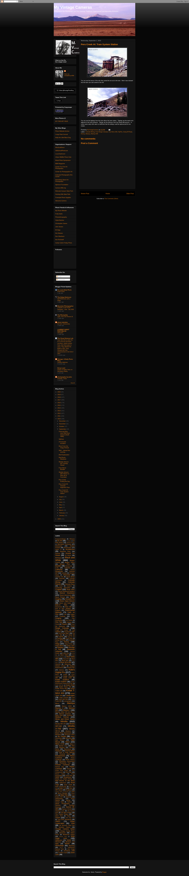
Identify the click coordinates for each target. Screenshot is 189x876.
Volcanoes (62, 833)
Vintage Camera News (65, 829)
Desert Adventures (66, 595)
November (62, 424)
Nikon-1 (72, 744)
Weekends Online (69, 834)
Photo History (70, 759)
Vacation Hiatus (64, 827)
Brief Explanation (64, 455)
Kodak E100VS (61, 682)
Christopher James (61, 223)
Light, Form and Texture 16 (65, 316)
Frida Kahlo (59, 214)
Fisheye (69, 622)
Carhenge (64, 573)
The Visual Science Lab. (65, 338)
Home (108, 193)
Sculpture (69, 790)
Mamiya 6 (59, 708)
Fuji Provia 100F (69, 631)
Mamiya (88, 134)
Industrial (58, 664)
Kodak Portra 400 (61, 688)
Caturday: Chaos (62, 378)
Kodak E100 (67, 678)
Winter (67, 844)
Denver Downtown (67, 593)
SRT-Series (58, 790)
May (60, 505)
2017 (59, 400)
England (57, 610)
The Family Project (61, 814)
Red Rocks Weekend (62, 458)
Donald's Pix (70, 599)
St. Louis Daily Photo (64, 290)
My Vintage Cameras (73, 7)
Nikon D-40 (59, 744)
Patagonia (58, 750)
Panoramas (67, 749)
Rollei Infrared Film (60, 786)
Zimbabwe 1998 (69, 851)
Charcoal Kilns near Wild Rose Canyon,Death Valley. (64, 434)
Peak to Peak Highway (67, 752)
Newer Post (85, 193)
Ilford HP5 (65, 660)
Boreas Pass (65, 564)
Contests (69, 586)
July (60, 499)
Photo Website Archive (62, 131)
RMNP (57, 777)
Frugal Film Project (61, 630)
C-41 (56, 567)
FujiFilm (120, 132)
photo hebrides (62, 322)
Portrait (69, 768)
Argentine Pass (65, 551)
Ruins (71, 788)
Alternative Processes (64, 544)
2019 (59, 394)
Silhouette (60, 332)
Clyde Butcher (59, 220)
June (61, 502)
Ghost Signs (69, 638)
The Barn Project (66, 812)
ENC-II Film (61, 605)
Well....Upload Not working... (64, 451)
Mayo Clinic (59, 715)
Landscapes (70, 695)
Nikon (67, 742)
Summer (58, 805)
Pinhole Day (59, 767)
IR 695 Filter (65, 653)
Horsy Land (61, 368)
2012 (59, 413)
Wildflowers (58, 840)
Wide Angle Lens (65, 837)
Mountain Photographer (65, 306)
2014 (59, 408)
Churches (66, 575)
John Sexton (59, 226)
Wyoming (72, 845)
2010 (59, 419)
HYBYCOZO (61, 291)
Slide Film (64, 795)
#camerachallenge (60, 539)
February (62, 513)
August (61, 496)
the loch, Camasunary (63, 324)
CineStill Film (59, 576)
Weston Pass (63, 836)
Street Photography (62, 803)
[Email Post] (109, 129)
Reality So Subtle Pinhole (63, 779)
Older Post (130, 193)
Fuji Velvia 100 (113, 132)
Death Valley (71, 589)
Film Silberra (69, 620)
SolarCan (68, 797)
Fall (65, 614)
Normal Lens (63, 745)
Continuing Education (62, 587)
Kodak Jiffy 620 (59, 685)
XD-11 (61, 847)
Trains (69, 816)
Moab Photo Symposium (63, 160)
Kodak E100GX (62, 680)
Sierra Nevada (62, 793)
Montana (58, 734)
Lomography (68, 701)
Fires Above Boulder (62, 468)
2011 (59, 416)
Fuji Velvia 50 (70, 635)
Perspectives (60, 756)
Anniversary (67, 547)
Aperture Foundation (61, 184)
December (62, 421)
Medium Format (62, 717)
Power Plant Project (61, 770)
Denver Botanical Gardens (66, 591)
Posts (60, 276)
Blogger (104, 872)
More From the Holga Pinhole (64, 447)
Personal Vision (65, 754)
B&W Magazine (60, 163)
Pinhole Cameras (62, 765)
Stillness (69, 802)
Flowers (64, 624)
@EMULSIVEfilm (71, 542)
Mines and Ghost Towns (65, 719)
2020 (59, 392)
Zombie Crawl (62, 852)
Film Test (58, 622)
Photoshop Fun (65, 763)
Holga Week (59, 645)
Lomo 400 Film (63, 699)
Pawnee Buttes (70, 750)
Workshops (59, 845)
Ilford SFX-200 (65, 662)
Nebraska (69, 738)
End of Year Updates (63, 608)
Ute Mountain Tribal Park (67, 825)
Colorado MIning (90, 132)
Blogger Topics (70, 562)
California (58, 569)
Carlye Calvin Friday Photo (63, 243)
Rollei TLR (62, 788)
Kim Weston (59, 233)
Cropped (58, 589)
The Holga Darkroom (64, 297)
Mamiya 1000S (67, 706)
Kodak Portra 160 (65, 687)
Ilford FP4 (66, 659)
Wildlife (69, 840)
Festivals (62, 616)
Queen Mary (69, 775)
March (61, 510)
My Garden (62, 736)
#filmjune (72, 539)
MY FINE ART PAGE (61, 121)
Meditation (70, 715)
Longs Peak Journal (61, 134)
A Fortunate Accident (62, 442)
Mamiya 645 (94, 134)
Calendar (67, 567)
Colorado (62, 578)
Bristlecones (68, 566)
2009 (59, 519)
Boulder (58, 566)
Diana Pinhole (60, 597)
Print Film (68, 772)
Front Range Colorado (101, 132)
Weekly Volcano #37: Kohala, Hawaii (64, 463)
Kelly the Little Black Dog (63, 137)
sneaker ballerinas (62, 362)
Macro (57, 703)
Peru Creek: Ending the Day (64, 480)
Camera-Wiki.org (60, 188)
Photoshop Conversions (67, 761)
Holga (57, 644)
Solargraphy (59, 798)
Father (72, 614)
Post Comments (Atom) (111, 198)
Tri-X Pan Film (70, 817)
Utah (73, 823)
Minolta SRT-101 (60, 724)
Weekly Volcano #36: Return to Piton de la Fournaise (64, 474)
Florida (57, 624)
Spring (68, 800)
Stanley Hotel (59, 802)
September (62, 429)
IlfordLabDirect (59, 147)
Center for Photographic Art (63, 171)
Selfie (73, 791)
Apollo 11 (58, 549)
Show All (73, 383)
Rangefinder (67, 777)
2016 (59, 402)
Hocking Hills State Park (62, 194)
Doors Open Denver (67, 601)
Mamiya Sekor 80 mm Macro (65, 712)
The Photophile (62, 315)
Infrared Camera (60, 666)
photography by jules (64, 377)
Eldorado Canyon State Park (64, 191)
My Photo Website (61, 210)
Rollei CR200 (68, 785)
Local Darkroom (60, 154)
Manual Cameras (65, 713)
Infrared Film (71, 667)
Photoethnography (61, 217)
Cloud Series (70, 576)
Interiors (61, 670)
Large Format (63, 697)
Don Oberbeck (59, 236)
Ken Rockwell (59, 239)
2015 (59, 405)
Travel (57, 818)
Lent (73, 697)
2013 (59, 410)
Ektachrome (58, 607)
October (62, 426)
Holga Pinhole (69, 644)
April (60, 507)
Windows (58, 842)
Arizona (57, 553)
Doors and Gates (65, 603)
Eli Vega (57, 230)
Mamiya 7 (66, 710)
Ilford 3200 (64, 655)
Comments (61, 279)
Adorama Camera (60, 200)
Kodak (65, 674)
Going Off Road (127, 132)
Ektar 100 (68, 607)
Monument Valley (70, 734)
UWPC (57, 821)
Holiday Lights (70, 645)
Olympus (62, 747)
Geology (59, 638)
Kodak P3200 (70, 685)
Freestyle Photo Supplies (63, 197)
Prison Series (60, 774)
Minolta (64, 721)
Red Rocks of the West (65, 781)
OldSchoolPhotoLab (61, 150)
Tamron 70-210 (67, 809)
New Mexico (59, 740)
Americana (58, 546)
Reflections (62, 782)
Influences (67, 664)
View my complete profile (69, 74)
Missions (68, 731)
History (83, 134)
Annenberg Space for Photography (62, 180)
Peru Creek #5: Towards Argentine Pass (64, 485)
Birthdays (58, 558)
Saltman (61, 439)
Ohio (73, 745)
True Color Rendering (64, 819)
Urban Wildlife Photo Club (63, 157)
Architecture (70, 549)
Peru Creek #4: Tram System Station (64, 491)
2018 (59, 397)
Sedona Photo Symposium (62, 791)
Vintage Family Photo (67, 831)
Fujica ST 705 (71, 636)
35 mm (59, 541)
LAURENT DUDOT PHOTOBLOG (63, 330)
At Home (68, 555)
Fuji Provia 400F (63, 633)
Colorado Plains (70, 584)
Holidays (60, 647)
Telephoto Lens (59, 811)
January (62, 515)
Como (61, 586)
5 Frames (68, 540)
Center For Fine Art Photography (61, 167)
